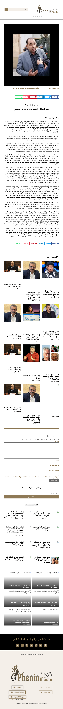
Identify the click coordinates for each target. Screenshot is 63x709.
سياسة (27, 88)
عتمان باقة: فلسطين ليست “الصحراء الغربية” (14, 336)
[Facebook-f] (45, 645)
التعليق (56, 441)
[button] (55, 97)
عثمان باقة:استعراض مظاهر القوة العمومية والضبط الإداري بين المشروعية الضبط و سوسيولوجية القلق (33, 295)
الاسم (57, 460)
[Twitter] (40, 645)
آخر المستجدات (33, 88)
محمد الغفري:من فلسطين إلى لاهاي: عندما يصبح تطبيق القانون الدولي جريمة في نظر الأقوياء (31, 337)
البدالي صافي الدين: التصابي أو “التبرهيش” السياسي (14, 369)
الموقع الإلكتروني (54, 470)
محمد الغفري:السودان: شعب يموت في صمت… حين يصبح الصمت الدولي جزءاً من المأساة (51, 293)
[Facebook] (41, 16)
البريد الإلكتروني (54, 465)
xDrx (13, 699)
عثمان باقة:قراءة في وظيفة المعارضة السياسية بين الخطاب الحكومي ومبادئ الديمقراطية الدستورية (31, 418)
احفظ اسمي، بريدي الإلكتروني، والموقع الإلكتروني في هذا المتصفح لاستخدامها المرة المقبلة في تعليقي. (32, 477)
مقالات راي (16, 88)
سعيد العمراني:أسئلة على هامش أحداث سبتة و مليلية (31, 377)
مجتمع (22, 88)
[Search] (6, 9)
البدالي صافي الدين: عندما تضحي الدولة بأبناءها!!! (12, 408)
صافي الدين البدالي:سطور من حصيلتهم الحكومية (12, 285)
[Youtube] (31, 645)
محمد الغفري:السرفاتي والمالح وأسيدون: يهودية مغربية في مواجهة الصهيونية (51, 377)
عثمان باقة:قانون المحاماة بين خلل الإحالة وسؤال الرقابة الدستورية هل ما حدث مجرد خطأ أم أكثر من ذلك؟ (51, 334)
